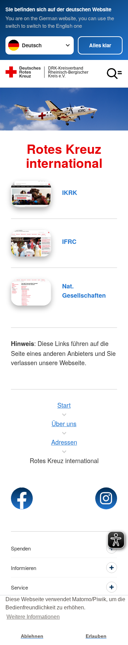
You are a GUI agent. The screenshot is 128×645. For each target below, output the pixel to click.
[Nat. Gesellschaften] (31, 292)
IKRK (69, 192)
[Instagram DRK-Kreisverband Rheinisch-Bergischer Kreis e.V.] (106, 498)
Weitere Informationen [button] (33, 617)
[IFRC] (31, 243)
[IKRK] (31, 194)
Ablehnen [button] (32, 636)
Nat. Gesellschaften (84, 291)
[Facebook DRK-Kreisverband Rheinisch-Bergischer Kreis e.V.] (22, 498)
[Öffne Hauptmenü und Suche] (114, 73)
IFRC (69, 241)
